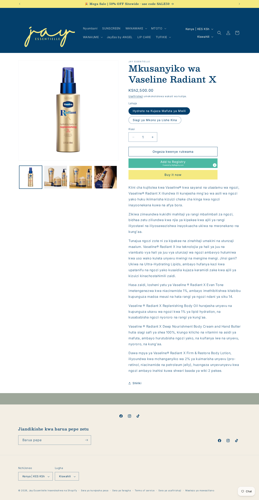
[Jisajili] (86, 440)
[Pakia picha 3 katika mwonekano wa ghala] (80, 177)
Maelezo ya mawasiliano (199, 490)
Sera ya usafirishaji (169, 490)
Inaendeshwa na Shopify (62, 490)
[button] (136, 28)
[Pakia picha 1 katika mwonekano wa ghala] (30, 177)
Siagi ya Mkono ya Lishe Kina (155, 120)
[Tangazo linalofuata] (239, 4)
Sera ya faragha (121, 490)
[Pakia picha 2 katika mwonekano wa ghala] (55, 177)
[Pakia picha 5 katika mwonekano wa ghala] (105, 177)
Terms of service (144, 490)
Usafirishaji (135, 96)
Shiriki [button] (137, 383)
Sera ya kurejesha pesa (94, 490)
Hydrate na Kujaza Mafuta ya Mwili (159, 111)
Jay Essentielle (38, 490)
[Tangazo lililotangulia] (19, 4)
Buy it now (173, 175)
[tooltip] (215, 165)
